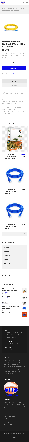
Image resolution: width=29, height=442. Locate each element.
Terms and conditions (14, 439)
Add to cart (14, 68)
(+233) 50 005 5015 (13, 343)
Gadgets (6, 259)
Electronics (18, 73)
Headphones (7, 263)
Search (25, 234)
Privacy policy (14, 437)
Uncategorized (8, 267)
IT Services (6, 418)
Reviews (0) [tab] (14, 85)
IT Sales (5, 420)
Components (7, 251)
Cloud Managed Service (9, 416)
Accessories (11, 73)
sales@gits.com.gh (13, 349)
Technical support (7, 424)
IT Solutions (6, 422)
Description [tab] (15, 81)
